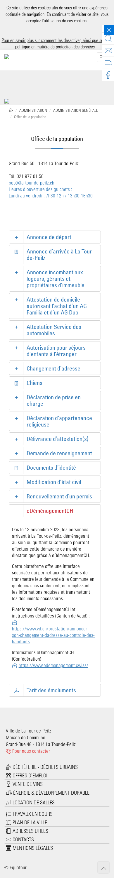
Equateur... (20, 867)
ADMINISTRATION (33, 110)
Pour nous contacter (30, 750)
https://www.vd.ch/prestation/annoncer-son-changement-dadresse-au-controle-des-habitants (53, 634)
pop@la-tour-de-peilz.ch (31, 182)
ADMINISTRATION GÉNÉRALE (75, 110)
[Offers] (108, 51)
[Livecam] (108, 63)
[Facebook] (108, 75)
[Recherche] (108, 39)
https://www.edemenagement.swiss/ (53, 665)
